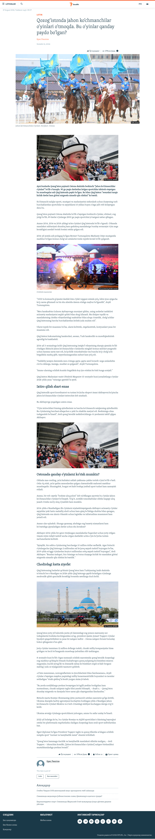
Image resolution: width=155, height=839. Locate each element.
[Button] (93, 51)
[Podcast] (120, 821)
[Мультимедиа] (147, 4)
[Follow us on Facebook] (91, 821)
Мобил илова (45, 820)
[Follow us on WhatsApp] (103, 821)
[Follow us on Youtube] (80, 821)
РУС (140, 4)
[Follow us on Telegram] (85, 821)
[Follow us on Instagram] (97, 821)
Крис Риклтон (43, 39)
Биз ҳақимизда (9, 820)
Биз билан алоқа (10, 825)
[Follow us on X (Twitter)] (108, 821)
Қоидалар (7, 830)
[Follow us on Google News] (114, 821)
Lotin (39, 15)
